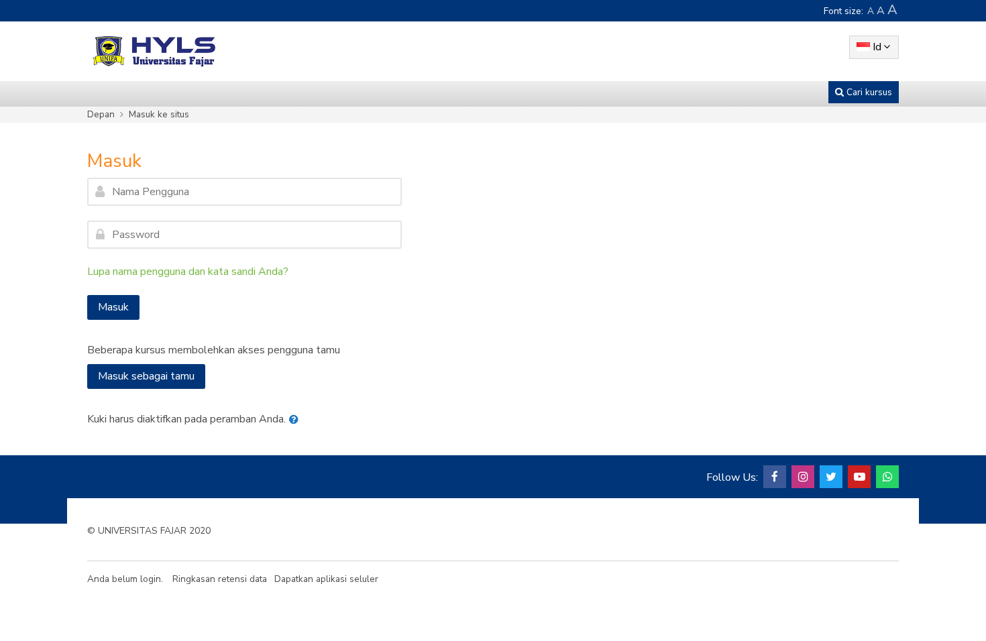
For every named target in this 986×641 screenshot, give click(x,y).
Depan (101, 114)
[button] (296, 419)
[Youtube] (859, 476)
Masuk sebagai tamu (146, 376)
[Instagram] (802, 476)
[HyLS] (154, 51)
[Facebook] (774, 476)
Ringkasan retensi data (219, 579)
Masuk (113, 307)
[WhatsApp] (887, 476)
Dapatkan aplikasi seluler (326, 579)
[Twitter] (831, 476)
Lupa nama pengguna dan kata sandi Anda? (187, 271)
